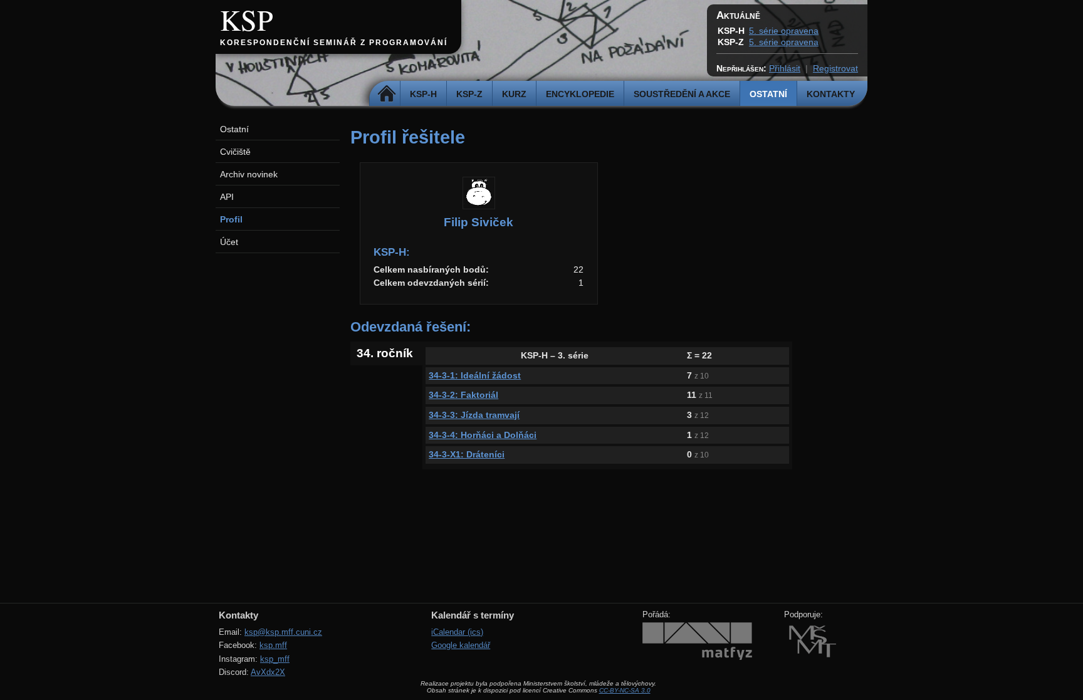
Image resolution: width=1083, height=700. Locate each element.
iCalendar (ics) (457, 632)
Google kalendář (460, 645)
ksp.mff (273, 645)
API (227, 197)
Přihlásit (784, 68)
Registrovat (835, 68)
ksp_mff (275, 659)
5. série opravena (784, 31)
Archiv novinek (249, 174)
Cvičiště (235, 152)
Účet (229, 242)
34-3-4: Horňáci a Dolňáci (482, 435)
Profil (231, 219)
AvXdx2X (268, 672)
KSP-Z (469, 94)
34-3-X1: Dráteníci (467, 454)
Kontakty (831, 94)
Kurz (514, 94)
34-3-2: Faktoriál (463, 395)
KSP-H (423, 94)
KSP (246, 19)
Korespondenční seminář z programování (333, 42)
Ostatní (768, 94)
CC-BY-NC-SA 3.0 (625, 690)
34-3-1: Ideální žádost (475, 375)
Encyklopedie (580, 94)
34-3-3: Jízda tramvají (474, 415)
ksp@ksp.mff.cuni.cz (283, 632)
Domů (386, 94)
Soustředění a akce (682, 94)
